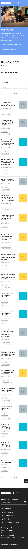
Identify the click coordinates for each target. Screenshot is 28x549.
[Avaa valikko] (25, 3)
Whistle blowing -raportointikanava (13, 537)
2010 (4, 87)
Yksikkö (5, 82)
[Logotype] (6, 493)
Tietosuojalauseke (7, 530)
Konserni (15, 3)
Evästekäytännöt (6, 528)
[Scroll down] (14, 53)
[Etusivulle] (6, 3)
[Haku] (25, 502)
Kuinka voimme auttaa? (10, 499)
